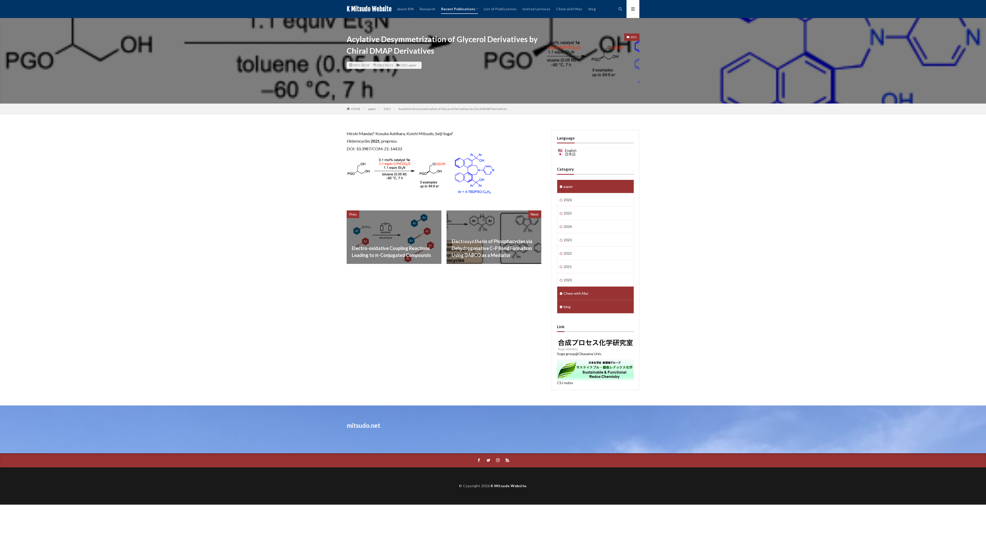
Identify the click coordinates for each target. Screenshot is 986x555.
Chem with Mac (569, 9)
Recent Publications (458, 9)
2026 (568, 200)
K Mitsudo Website (369, 9)
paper (412, 65)
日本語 (570, 154)
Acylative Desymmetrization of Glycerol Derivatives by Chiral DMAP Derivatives (453, 109)
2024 (568, 226)
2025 (568, 213)
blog (592, 9)
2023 (568, 240)
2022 (568, 253)
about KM (405, 9)
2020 (568, 280)
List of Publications (500, 9)
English (570, 150)
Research (427, 9)
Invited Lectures (536, 9)
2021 (403, 65)
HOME (356, 109)
